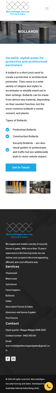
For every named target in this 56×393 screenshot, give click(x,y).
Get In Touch (21, 167)
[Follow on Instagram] (13, 359)
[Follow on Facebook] (8, 359)
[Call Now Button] (48, 386)
